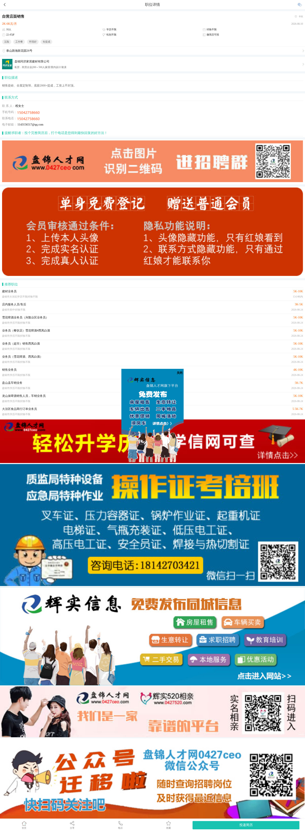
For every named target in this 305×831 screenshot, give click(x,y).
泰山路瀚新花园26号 (19, 50)
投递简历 (246, 825)
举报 (301, 16)
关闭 (180, 372)
